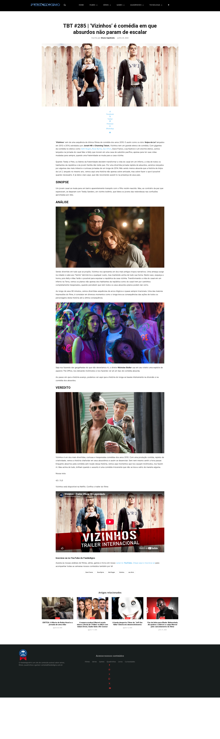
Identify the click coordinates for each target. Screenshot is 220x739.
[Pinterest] (109, 674)
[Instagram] (109, 670)
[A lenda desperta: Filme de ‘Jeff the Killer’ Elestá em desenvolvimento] (127, 608)
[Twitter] (109, 683)
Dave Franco (89, 572)
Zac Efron (107, 149)
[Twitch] (109, 679)
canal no (124, 563)
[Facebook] (109, 665)
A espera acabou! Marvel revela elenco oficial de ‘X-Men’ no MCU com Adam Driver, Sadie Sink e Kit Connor (92, 625)
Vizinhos (121, 572)
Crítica (57, 618)
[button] (69, 5)
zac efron (131, 572)
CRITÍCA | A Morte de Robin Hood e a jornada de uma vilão (57, 624)
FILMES (92, 618)
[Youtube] (110, 688)
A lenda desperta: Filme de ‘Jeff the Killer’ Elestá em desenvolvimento (127, 624)
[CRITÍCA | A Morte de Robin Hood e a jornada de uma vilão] (57, 608)
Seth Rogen (85, 149)
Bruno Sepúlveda (108, 38)
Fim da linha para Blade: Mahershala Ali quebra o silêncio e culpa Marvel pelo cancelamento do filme (162, 625)
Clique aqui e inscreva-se (144, 563)
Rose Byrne (97, 149)
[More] (110, 132)
